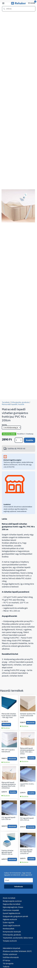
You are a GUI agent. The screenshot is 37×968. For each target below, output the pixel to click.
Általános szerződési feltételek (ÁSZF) (17, 951)
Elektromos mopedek (11, 910)
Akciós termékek (9, 898)
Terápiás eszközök (10, 941)
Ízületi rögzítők (8, 922)
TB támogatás (8, 963)
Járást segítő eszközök (11, 926)
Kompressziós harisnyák (12, 932)
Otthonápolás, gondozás (20, 402)
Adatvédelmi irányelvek (11, 948)
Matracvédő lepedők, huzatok (13, 404)
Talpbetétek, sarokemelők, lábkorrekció (18, 938)
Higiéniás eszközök (10, 919)
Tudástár (6, 967)
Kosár (32, 3)
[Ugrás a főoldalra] (18, 4)
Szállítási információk (11, 957)
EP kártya (6, 960)
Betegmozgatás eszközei (12, 901)
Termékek (5, 402)
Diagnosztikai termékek (11, 904)
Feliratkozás (18, 886)
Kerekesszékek (8, 929)
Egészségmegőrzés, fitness (13, 907)
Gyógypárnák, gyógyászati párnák (15, 916)
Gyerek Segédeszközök (11, 913)
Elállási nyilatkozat (10, 954)
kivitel (4, 425)
